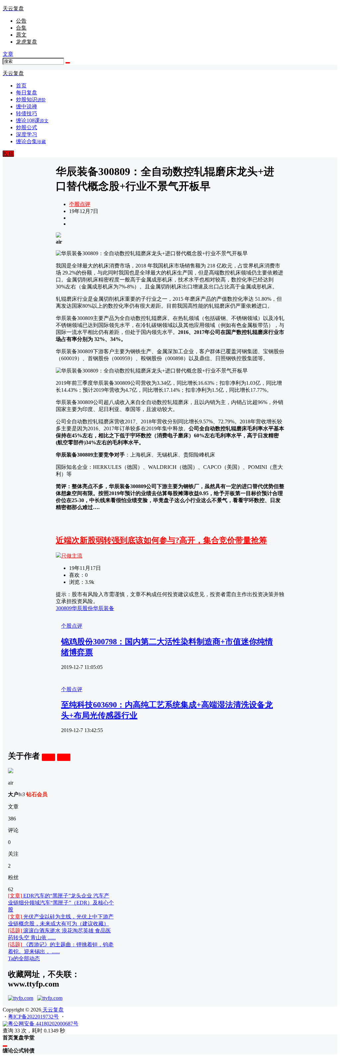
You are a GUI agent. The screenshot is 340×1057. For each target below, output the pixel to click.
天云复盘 (52, 1009)
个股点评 (79, 204)
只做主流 (71, 556)
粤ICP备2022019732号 (33, 1016)
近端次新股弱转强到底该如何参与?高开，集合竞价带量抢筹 (161, 540)
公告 (21, 21)
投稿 (8, 154)
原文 (21, 35)
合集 (21, 28)
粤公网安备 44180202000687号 (43, 1023)
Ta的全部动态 (24, 958)
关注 (48, 757)
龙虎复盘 (26, 42)
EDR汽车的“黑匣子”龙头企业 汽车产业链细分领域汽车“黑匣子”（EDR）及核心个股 (61, 902)
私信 (63, 757)
